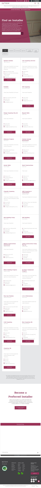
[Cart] (28, 1)
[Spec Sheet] (26, 1)
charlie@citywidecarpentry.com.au (11, 206)
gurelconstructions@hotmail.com (29, 180)
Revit (23, 470)
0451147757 (7, 76)
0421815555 (25, 257)
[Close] (38, 5)
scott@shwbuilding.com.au (28, 232)
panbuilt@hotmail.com (9, 102)
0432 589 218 (25, 125)
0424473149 (7, 205)
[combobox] (12, 33)
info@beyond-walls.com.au (28, 126)
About (23, 467)
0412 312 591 (7, 179)
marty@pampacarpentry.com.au (11, 126)
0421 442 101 (25, 99)
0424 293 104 (7, 125)
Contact (23, 468)
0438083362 (25, 337)
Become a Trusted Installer (20, 408)
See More (9, 79)
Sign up (35, 473)
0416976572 (25, 205)
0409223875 (7, 309)
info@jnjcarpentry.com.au (28, 100)
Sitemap (37, 486)
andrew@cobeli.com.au (27, 259)
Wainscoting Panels (13, 470)
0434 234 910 (7, 151)
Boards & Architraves (13, 467)
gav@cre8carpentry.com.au (10, 337)
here (31, 5)
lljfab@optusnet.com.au (27, 311)
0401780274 (7, 283)
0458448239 (25, 179)
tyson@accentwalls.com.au (10, 180)
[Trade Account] (25, 1)
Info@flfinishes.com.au (9, 311)
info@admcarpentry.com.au (28, 206)
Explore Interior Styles (19, 465)
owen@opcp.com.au (27, 285)
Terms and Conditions (34, 485)
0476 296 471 (7, 100)
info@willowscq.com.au (9, 257)
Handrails (13, 468)
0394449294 (25, 309)
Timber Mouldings (13, 465)
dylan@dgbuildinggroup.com (10, 232)
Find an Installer (4, 3)
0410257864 (7, 231)
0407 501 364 (25, 231)
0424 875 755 (25, 74)
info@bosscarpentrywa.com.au (29, 338)
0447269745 (7, 335)
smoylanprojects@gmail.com (10, 285)
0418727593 (25, 283)
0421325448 (25, 151)
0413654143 (7, 256)
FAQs (23, 469)
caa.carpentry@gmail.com (28, 76)
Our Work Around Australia (19, 468)
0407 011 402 (7, 362)
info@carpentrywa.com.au (9, 363)
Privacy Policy (33, 486)
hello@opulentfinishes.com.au (10, 77)
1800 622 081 (20, 0)
